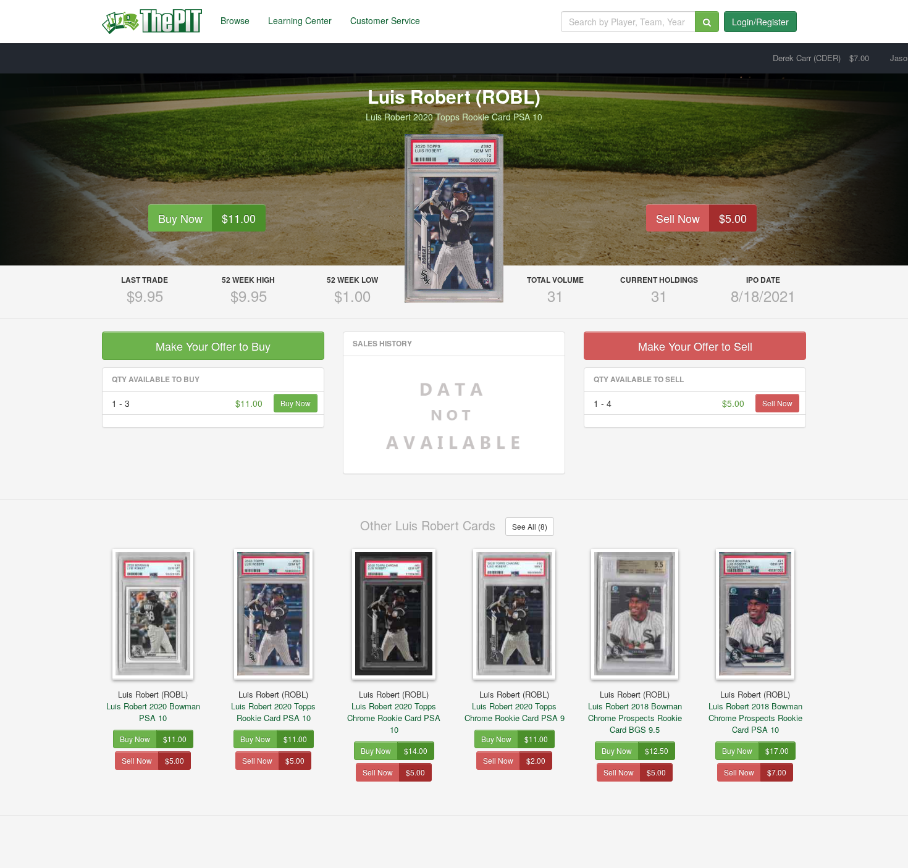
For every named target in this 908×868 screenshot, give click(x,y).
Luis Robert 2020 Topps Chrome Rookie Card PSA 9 (515, 706)
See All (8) (529, 526)
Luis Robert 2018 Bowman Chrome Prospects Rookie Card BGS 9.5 (635, 711)
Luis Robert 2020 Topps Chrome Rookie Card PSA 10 (393, 711)
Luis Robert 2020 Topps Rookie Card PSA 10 (273, 706)
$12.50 (656, 750)
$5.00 (733, 218)
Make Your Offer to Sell (695, 346)
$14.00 (415, 750)
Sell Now (678, 218)
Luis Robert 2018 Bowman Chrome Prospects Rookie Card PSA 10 (755, 711)
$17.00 (777, 750)
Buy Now (180, 218)
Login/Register (760, 21)
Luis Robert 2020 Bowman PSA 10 (153, 706)
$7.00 (776, 772)
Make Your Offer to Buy (213, 346)
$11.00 (239, 218)
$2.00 (535, 760)
